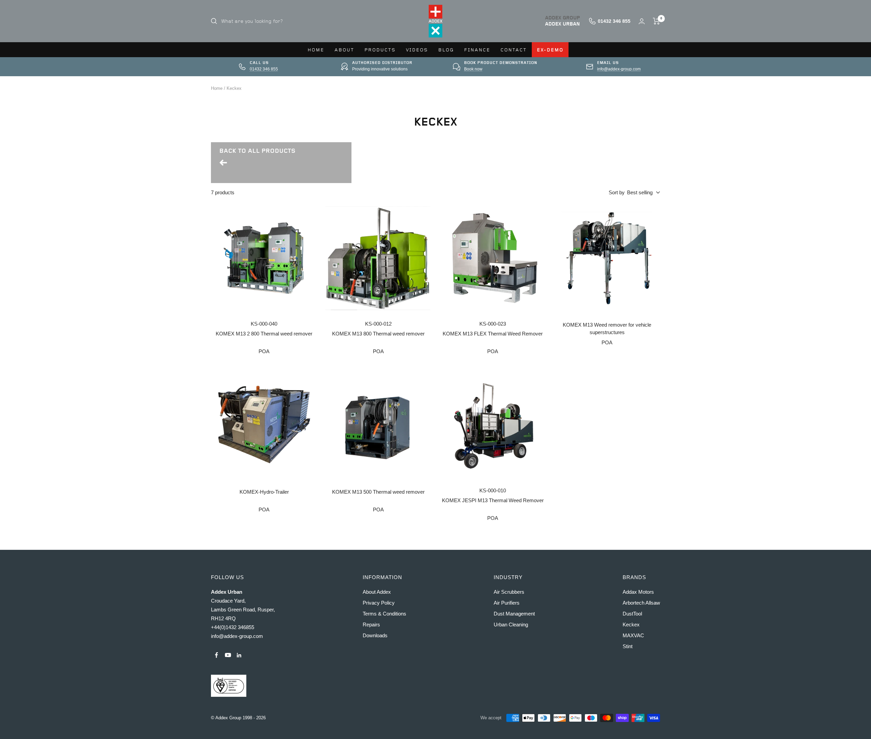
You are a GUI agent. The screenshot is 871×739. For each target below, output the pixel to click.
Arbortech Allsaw (641, 603)
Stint (627, 646)
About (344, 50)
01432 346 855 (264, 69)
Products (380, 50)
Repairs (371, 624)
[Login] (642, 21)
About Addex (377, 592)
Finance (477, 50)
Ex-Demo (550, 50)
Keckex (234, 88)
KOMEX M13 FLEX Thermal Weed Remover (493, 333)
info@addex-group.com (619, 69)
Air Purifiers (507, 603)
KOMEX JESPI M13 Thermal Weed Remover (493, 500)
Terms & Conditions (384, 614)
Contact (513, 50)
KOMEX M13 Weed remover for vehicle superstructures (607, 328)
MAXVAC (633, 635)
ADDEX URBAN (562, 24)
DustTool (632, 614)
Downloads (375, 635)
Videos (417, 50)
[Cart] (656, 21)
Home (316, 50)
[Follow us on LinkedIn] (239, 655)
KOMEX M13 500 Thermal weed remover (378, 492)
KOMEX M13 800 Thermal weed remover (378, 333)
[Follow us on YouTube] (227, 655)
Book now (473, 69)
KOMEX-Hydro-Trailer (264, 492)
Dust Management (514, 614)
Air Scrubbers (509, 592)
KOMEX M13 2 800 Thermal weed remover (264, 333)
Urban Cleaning (511, 624)
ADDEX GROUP (562, 18)
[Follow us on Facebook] (216, 655)
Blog (446, 50)
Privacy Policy (379, 603)
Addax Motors (638, 592)
